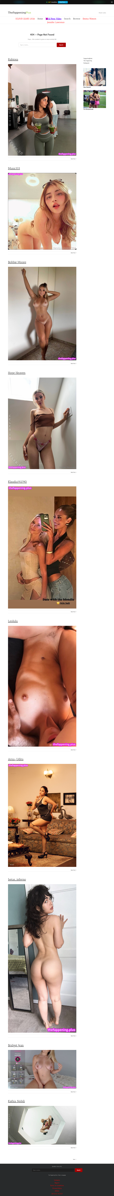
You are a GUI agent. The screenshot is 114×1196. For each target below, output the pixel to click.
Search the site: (57, 1166)
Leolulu (13, 621)
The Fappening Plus (52, 1175)
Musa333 (14, 168)
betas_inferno (17, 879)
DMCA (57, 1191)
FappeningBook (87, 58)
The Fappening (87, 61)
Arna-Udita (15, 759)
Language (63, 1175)
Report (57, 1183)
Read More (73, 158)
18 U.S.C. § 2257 (57, 1194)
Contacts (57, 1180)
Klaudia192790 (17, 482)
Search (61, 45)
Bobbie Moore (17, 262)
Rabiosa (13, 59)
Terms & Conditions (57, 1185)
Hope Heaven (16, 373)
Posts (59, 1175)
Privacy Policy (57, 1188)
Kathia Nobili (16, 1101)
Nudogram (86, 63)
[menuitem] (25, 18)
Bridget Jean (16, 1045)
